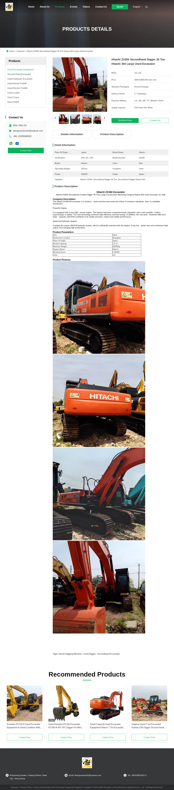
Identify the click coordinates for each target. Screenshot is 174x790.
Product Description (112, 134)
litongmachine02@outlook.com (28, 131)
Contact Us (101, 7)
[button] (10, 710)
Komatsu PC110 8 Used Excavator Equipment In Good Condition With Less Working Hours (23, 726)
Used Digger (89, 654)
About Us (45, 7)
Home (31, 7)
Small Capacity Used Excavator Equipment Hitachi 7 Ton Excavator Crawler (107, 726)
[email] (17, 143)
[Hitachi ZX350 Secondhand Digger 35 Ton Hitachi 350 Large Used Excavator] (80, 84)
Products (60, 7)
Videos (86, 7)
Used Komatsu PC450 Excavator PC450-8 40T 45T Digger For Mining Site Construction (66, 726)
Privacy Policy (26, 787)
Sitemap (14, 787)
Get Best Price (125, 120)
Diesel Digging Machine (70, 654)
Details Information (72, 134)
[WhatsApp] (11, 143)
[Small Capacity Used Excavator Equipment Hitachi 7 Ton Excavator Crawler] (108, 703)
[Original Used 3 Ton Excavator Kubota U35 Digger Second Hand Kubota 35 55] (149, 703)
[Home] (9, 7)
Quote (120, 7)
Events (73, 7)
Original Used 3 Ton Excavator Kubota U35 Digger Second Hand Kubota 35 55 (148, 726)
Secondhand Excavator (108, 654)
